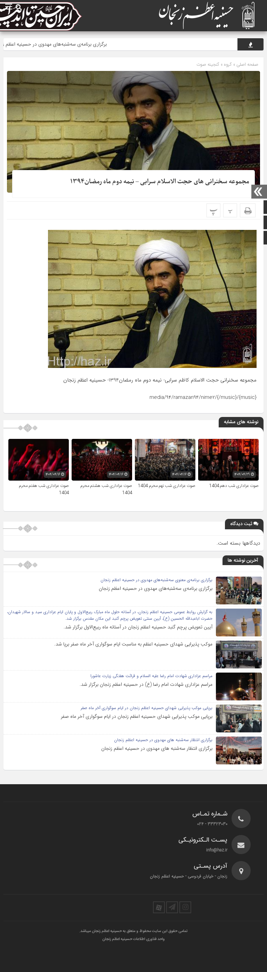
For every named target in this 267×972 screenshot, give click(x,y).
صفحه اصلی (246, 64)
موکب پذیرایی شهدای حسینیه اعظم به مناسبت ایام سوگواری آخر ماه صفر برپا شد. (133, 644)
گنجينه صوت (207, 64)
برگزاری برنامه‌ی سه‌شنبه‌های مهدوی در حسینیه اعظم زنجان (73, 44)
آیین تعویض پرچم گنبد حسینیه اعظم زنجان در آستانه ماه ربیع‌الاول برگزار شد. (138, 627)
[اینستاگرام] (185, 907)
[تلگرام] (172, 907)
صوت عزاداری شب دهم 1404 (234, 485)
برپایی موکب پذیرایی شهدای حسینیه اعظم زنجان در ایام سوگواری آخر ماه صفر (136, 716)
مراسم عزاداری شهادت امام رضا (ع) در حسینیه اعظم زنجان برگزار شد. (146, 684)
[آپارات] (159, 907)
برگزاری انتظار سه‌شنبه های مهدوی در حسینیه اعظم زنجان (156, 748)
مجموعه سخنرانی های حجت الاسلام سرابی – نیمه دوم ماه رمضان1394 (159, 181)
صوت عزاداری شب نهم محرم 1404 (166, 485)
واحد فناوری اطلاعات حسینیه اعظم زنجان (133, 939)
